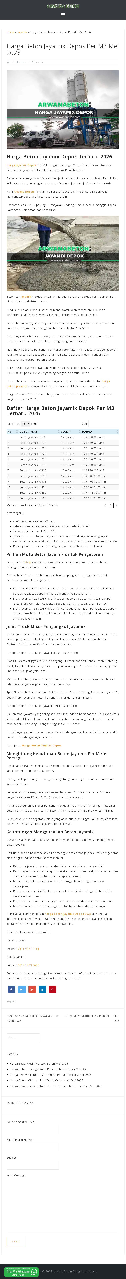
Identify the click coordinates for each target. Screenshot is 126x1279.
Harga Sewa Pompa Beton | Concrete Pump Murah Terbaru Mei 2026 (56, 1086)
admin (22, 62)
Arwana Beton (62, 1271)
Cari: (85, 423)
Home (10, 32)
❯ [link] (116, 505)
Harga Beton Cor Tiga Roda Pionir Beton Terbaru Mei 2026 (49, 1069)
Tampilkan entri (22, 423)
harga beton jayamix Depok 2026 (68, 914)
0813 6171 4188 (28, 948)
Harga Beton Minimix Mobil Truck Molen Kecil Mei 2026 (46, 1080)
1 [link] (111, 505)
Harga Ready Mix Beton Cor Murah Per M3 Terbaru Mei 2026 (50, 1075)
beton (27, 562)
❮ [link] (105, 505)
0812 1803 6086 (28, 965)
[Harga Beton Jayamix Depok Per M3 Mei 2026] (63, 109)
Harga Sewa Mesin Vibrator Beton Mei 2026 (39, 1063)
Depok (10, 1001)
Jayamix (22, 32)
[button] (17, 432)
